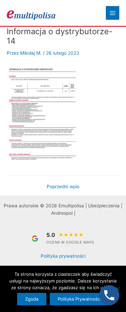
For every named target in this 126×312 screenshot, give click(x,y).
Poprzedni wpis (63, 187)
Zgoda (31, 299)
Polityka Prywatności (79, 299)
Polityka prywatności (63, 256)
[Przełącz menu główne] (113, 13)
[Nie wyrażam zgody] (117, 288)
